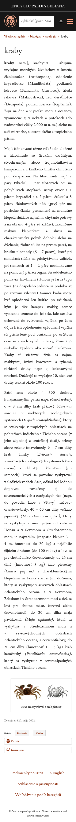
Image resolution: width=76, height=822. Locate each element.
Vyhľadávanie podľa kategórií (38, 795)
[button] (61, 21)
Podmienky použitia (27, 773)
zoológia (50, 36)
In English (56, 773)
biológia (35, 36)
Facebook (22, 733)
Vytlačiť (15, 741)
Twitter (39, 733)
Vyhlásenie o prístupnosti (38, 784)
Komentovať (17, 750)
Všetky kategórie (15, 36)
